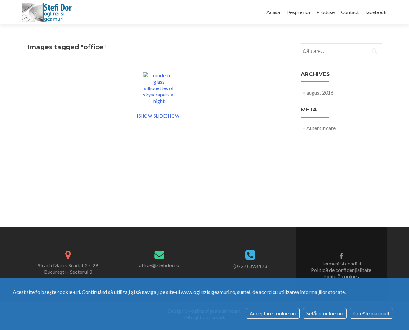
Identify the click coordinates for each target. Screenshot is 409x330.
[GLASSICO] (48, 12)
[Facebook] (341, 255)
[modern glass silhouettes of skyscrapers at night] (159, 88)
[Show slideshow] (159, 116)
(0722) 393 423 (250, 266)
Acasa (273, 12)
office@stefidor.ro (159, 265)
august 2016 (320, 92)
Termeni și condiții (341, 263)
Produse (325, 12)
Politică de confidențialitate (341, 270)
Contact (350, 12)
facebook (376, 12)
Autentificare (321, 128)
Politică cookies (341, 276)
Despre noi (298, 12)
